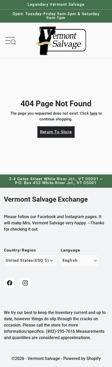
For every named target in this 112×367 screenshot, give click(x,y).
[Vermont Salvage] (62, 40)
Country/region (20, 250)
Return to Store (56, 132)
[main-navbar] (10, 40)
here (93, 113)
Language (70, 250)
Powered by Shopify (82, 358)
